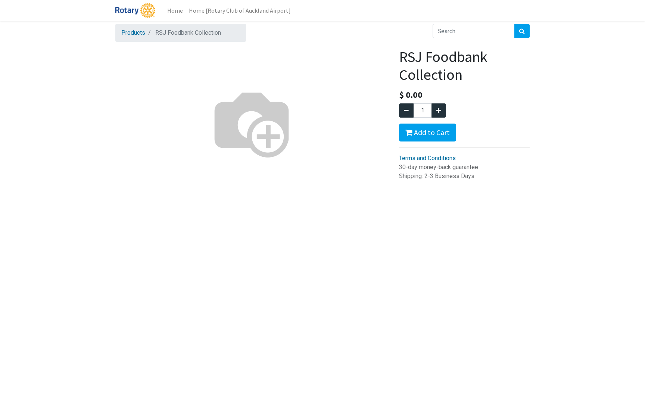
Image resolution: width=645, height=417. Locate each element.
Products (133, 32)
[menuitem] (175, 10)
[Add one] (438, 110)
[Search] (522, 31)
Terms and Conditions (427, 158)
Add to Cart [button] (431, 132)
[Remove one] (406, 110)
